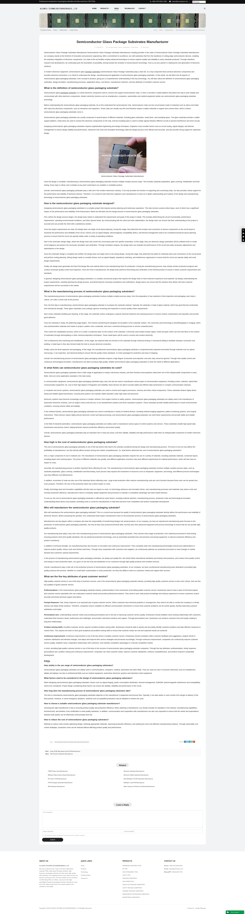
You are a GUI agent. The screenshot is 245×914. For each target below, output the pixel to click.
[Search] (204, 8)
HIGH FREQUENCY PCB (130, 872)
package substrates (92, 72)
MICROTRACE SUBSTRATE (131, 897)
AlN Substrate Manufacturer (56, 786)
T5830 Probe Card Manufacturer (58, 771)
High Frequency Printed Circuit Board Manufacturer (139, 786)
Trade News (74, 30)
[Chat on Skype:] (243, 233)
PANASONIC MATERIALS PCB (131, 865)
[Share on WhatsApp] (192, 742)
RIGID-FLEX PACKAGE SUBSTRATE (133, 884)
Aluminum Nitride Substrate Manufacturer (136, 775)
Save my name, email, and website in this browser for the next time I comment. (65, 835)
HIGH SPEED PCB (128, 881)
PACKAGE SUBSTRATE (129, 878)
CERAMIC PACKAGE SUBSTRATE (132, 891)
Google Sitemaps (200, 908)
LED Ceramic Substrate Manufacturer (61, 754)
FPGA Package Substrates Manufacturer (60, 782)
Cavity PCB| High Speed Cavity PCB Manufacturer (65, 751)
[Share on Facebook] (185, 742)
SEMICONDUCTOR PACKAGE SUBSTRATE (135, 894)
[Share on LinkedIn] (189, 742)
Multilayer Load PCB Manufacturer (134, 782)
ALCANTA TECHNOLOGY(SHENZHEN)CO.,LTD (64, 908)
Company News (45, 30)
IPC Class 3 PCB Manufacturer (57, 779)
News (55, 30)
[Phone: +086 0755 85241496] (243, 230)
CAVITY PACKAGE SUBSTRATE (132, 888)
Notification (63, 30)
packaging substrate (68, 93)
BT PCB (124, 869)
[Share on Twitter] (187, 742)
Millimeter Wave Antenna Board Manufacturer (61, 775)
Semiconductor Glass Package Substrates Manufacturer (72, 742)
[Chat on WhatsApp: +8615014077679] (243, 236)
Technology (84, 872)
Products (83, 869)
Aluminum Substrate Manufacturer (134, 771)
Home (83, 865)
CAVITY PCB (126, 875)
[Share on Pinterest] (194, 742)
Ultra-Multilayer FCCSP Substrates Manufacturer (138, 779)
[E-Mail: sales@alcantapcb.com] (243, 240)
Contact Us (84, 878)
